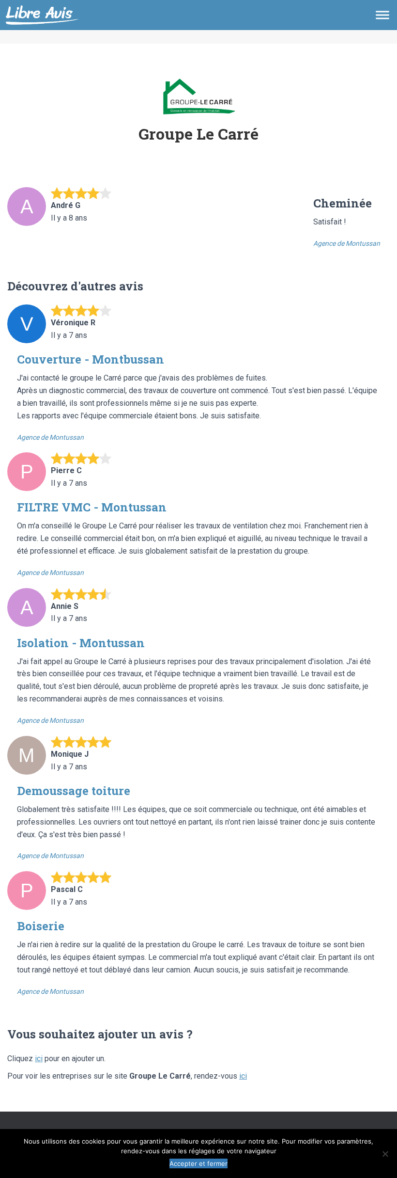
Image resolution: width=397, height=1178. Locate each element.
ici (39, 1058)
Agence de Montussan (346, 243)
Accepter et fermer (198, 1163)
